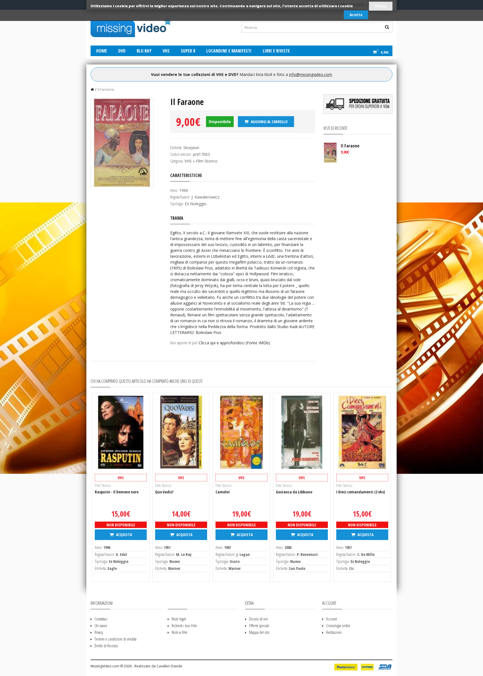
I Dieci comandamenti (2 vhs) (360, 492)
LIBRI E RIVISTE (276, 51)
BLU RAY (144, 51)
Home (101, 51)
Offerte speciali (259, 625)
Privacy (381, 6)
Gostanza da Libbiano (294, 492)
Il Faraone (106, 89)
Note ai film (179, 632)
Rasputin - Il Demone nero (116, 492)
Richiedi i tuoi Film (184, 625)
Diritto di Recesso (106, 645)
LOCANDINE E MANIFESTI (229, 51)
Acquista (123, 534)
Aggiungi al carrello (269, 121)
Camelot (223, 492)
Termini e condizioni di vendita (115, 639)
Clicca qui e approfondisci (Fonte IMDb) (234, 342)
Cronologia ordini (338, 625)
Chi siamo (100, 625)
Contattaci (100, 619)
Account (331, 619)
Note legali (179, 619)
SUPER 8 (188, 51)
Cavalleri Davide (169, 666)
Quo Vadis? (164, 492)
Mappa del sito (259, 632)
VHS (166, 51)
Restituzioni (334, 632)
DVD (122, 51)
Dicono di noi (258, 619)
